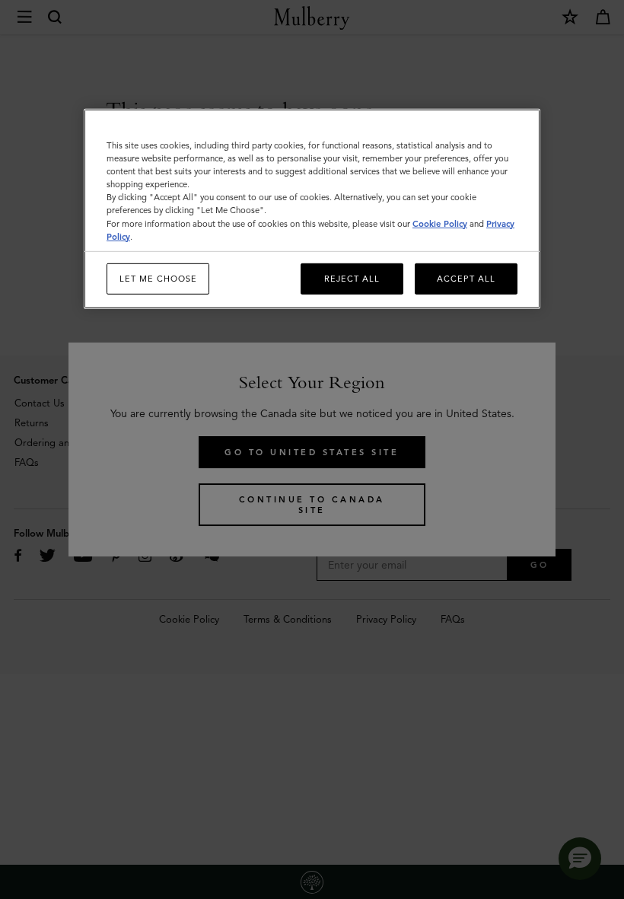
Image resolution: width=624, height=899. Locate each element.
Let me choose (158, 278)
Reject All (352, 278)
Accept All (466, 278)
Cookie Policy (439, 223)
